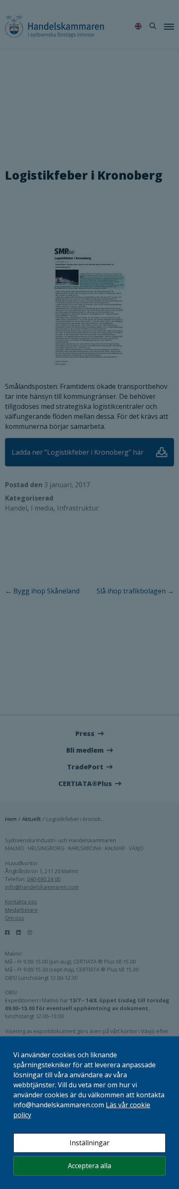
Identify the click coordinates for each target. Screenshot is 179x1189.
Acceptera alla (89, 1165)
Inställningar (89, 1142)
